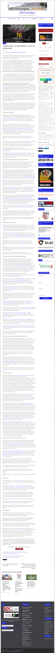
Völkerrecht (30, 645)
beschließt (24, 474)
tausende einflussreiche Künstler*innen (22, 375)
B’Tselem (27, 153)
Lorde (24, 396)
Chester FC (29, 487)
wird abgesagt (17, 493)
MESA (8, 442)
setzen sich (16, 458)
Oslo (31, 137)
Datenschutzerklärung (49, 638)
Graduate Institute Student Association (16, 450)
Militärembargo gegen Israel (8, 99)
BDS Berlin (28, 617)
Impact (23, 628)
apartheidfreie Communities (29, 141)
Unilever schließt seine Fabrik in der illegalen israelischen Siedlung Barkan (18, 319)
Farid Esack (27, 621)
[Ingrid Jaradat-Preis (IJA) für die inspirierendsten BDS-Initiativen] (31, 575)
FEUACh (4, 454)
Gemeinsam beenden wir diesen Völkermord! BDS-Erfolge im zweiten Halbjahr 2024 (7, 586)
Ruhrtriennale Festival (28, 417)
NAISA (34, 444)
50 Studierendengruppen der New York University (20, 452)
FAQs (28, 18)
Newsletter (41, 18)
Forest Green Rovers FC (20, 487)
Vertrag (26, 213)
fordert (16, 164)
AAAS (10, 444)
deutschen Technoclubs (7, 419)
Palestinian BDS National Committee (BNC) (17, 52)
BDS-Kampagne (27, 12)
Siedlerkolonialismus (26, 642)
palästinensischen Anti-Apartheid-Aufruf (10, 119)
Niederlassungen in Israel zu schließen (21, 265)
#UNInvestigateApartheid (27, 607)
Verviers (28, 137)
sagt (14, 501)
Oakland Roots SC (12, 485)
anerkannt (12, 132)
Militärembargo (25, 638)
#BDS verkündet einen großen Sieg (11, 273)
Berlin (24, 619)
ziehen (15, 253)
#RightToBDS (30, 195)
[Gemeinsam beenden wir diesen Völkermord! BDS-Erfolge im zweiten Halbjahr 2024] (7, 575)
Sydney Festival (7, 417)
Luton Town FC (11, 487)
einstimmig (5, 183)
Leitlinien (10, 217)
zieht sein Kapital (28, 293)
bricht (22, 469)
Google (27, 625)
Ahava (26, 608)
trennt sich (5, 226)
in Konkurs (19, 332)
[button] (20, 19)
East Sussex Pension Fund (24, 243)
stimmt (17, 162)
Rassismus (29, 639)
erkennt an (25, 170)
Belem (4, 138)
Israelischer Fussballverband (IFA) (27, 632)
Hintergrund (33, 18)
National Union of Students (16, 454)
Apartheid (25, 611)
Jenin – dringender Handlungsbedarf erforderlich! (10, 564)
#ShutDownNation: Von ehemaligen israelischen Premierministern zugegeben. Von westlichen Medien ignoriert (28, 566)
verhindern (29, 357)
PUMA (27, 639)
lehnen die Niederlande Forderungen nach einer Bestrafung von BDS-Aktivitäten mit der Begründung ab (19, 199)
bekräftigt (24, 195)
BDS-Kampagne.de (14, 553)
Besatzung (28, 619)
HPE (24, 626)
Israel (26, 628)
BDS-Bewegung (25, 615)
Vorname (40, 282)
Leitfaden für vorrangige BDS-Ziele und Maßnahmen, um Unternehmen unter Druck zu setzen (19, 586)
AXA (29, 613)
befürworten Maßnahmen (25, 404)
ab (6, 294)
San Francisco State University (15, 236)
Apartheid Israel (25, 613)
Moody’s (16, 264)
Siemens (31, 642)
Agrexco (23, 608)
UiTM (25, 485)
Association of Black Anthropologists (17, 442)
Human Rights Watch (22, 153)
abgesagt (10, 519)
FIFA (29, 621)
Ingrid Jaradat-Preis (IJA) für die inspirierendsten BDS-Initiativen (31, 584)
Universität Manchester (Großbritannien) (13, 232)
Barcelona (22, 137)
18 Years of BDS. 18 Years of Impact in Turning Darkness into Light (15, 552)
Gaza (23, 625)
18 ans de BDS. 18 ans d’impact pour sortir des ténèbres (13, 555)
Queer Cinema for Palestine (16, 528)
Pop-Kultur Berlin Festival (16, 417)
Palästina (24, 639)
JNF (27, 634)
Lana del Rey (27, 396)
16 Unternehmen (6, 230)
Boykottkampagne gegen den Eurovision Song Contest (21, 421)
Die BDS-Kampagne (12, 18)
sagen (20, 505)
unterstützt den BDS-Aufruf (8, 369)
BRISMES (21, 445)
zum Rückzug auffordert (15, 323)
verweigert (10, 498)
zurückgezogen (21, 514)
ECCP (23, 621)
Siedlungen (22, 278)
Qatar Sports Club (20, 485)
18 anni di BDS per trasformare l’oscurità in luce (11, 557)
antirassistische (5, 87)
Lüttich (25, 137)
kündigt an (10, 278)
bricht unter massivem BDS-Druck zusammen (27, 307)
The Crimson (5, 452)
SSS (6, 447)
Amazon (29, 608)
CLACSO (27, 447)
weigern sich (18, 482)
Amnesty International (11, 153)
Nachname (41, 288)
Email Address (41, 275)
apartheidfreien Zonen (7, 150)
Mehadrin (26, 636)
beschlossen (10, 289)
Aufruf (18, 18)
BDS (23, 18)
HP (22, 626)
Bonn (31, 619)
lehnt (12, 523)
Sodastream (25, 644)
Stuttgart (29, 643)
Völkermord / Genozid (25, 645)
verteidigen (21, 480)
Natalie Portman (6, 398)
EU (24, 621)
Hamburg (30, 625)
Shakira (31, 396)
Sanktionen (24, 640)
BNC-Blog (4, 43)
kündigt (24, 210)
